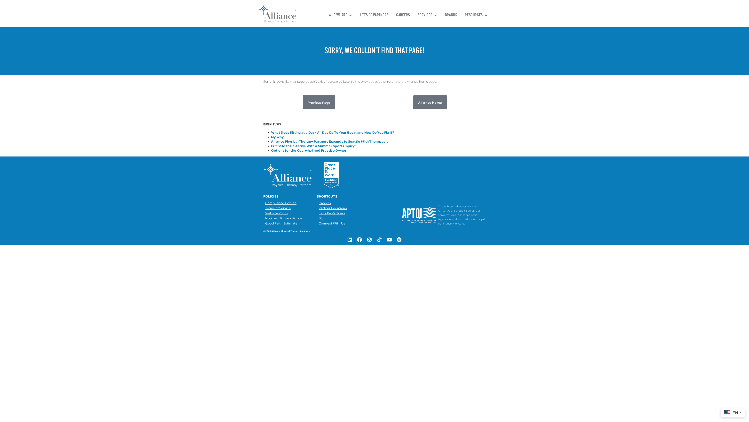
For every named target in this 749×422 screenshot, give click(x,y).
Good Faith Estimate (281, 223)
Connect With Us (332, 223)
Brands (451, 15)
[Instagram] (369, 240)
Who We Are (338, 15)
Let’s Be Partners (374, 15)
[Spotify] (399, 240)
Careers (403, 15)
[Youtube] (389, 240)
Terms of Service (278, 208)
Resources (474, 15)
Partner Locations (333, 208)
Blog (322, 218)
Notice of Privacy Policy (283, 218)
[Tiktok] (379, 240)
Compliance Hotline (280, 203)
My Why (277, 137)
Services (425, 15)
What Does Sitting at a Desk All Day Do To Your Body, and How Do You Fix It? (332, 132)
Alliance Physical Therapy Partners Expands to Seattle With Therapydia (330, 141)
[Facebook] (360, 240)
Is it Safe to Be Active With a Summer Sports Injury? (313, 146)
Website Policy (276, 213)
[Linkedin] (350, 240)
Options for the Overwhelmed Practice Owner (308, 150)
